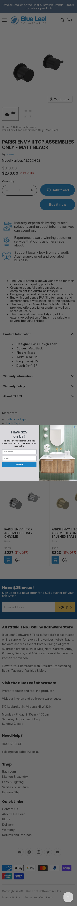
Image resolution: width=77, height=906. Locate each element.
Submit (19, 464)
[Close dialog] (75, 427)
